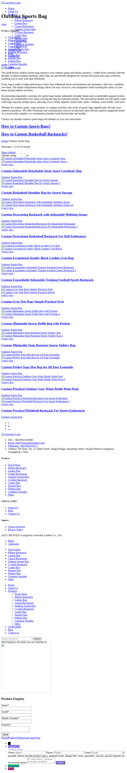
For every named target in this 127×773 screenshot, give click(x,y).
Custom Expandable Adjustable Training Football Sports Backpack (47, 280)
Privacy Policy (15, 529)
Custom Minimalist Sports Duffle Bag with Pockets (35, 323)
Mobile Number (10, 718)
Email (5, 711)
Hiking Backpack (24, 20)
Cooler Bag (21, 35)
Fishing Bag (14, 61)
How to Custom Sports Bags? (26, 126)
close (4, 24)
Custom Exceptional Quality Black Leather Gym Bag (37, 258)
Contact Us (14, 513)
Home (4, 141)
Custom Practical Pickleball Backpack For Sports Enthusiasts (43, 410)
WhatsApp (13, 765)
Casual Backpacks (24, 26)
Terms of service (16, 526)
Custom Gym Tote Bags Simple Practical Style (32, 301)
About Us (13, 507)
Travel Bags (14, 37)
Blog (10, 510)
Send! (5, 734)
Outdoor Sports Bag (25, 29)
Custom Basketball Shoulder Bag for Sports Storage (36, 192)
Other (11, 67)
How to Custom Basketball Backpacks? (34, 134)
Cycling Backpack (24, 32)
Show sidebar (8, 152)
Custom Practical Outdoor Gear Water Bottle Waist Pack (40, 389)
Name (5, 705)
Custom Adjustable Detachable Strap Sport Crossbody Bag (41, 171)
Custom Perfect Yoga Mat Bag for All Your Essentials (37, 367)
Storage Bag (21, 38)
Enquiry (6, 724)
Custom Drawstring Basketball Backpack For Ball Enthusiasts (43, 236)
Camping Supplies (24, 44)
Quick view (7, 164)
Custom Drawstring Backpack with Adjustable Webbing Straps (44, 214)
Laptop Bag (21, 23)
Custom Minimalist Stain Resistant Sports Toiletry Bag (38, 345)
